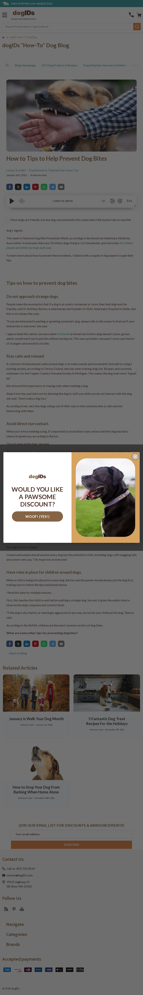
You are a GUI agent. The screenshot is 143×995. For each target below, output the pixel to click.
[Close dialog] (135, 456)
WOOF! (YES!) (37, 516)
